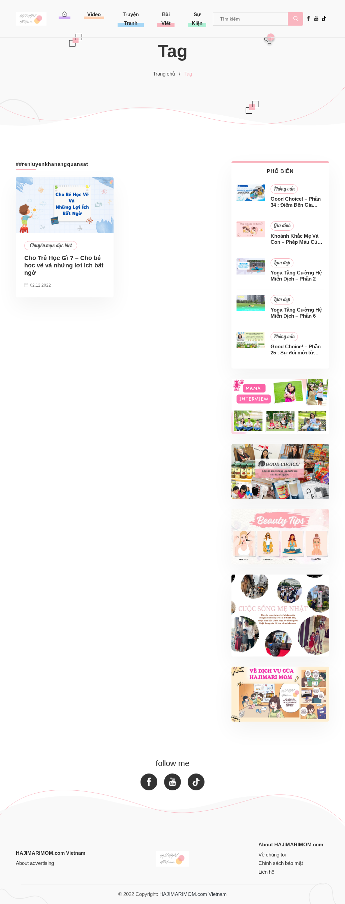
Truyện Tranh (131, 18)
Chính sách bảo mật (280, 863)
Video (94, 14)
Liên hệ (266, 872)
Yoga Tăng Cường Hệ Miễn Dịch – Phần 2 (296, 276)
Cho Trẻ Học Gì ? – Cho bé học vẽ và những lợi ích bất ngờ (63, 265)
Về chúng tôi (272, 854)
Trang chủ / (166, 74)
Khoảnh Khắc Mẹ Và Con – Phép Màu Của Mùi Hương (295, 239)
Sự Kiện (197, 18)
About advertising (35, 863)
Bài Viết (165, 18)
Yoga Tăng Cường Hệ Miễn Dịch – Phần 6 (296, 313)
